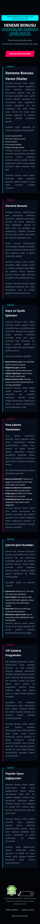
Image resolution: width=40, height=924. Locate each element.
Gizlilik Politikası (12, 910)
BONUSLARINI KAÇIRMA (20, 54)
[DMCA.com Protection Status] (11, 895)
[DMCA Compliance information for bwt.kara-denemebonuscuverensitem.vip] (25, 895)
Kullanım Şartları (27, 910)
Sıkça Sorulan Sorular (20, 916)
